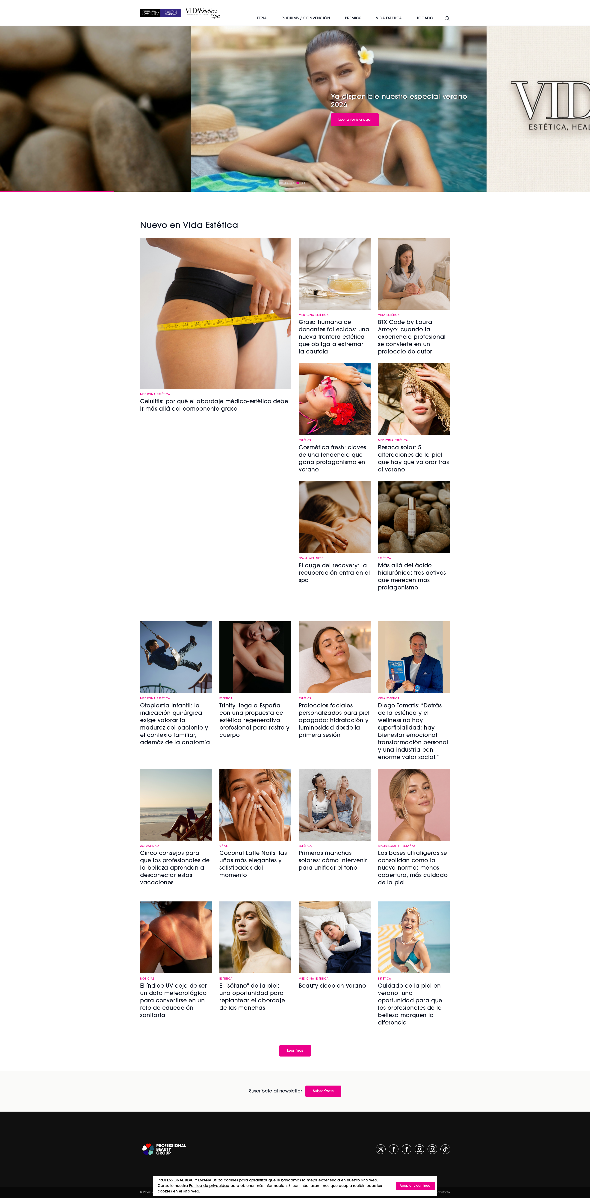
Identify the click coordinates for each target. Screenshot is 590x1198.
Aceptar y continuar (415, 1186)
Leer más (295, 1051)
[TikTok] (445, 1149)
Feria (262, 18)
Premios (353, 18)
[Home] (160, 13)
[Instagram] (419, 1149)
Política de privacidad (209, 1186)
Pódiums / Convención (306, 18)
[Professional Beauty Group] (164, 1149)
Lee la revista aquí (164, 120)
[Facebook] (393, 1149)
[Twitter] (380, 1149)
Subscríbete (323, 1091)
